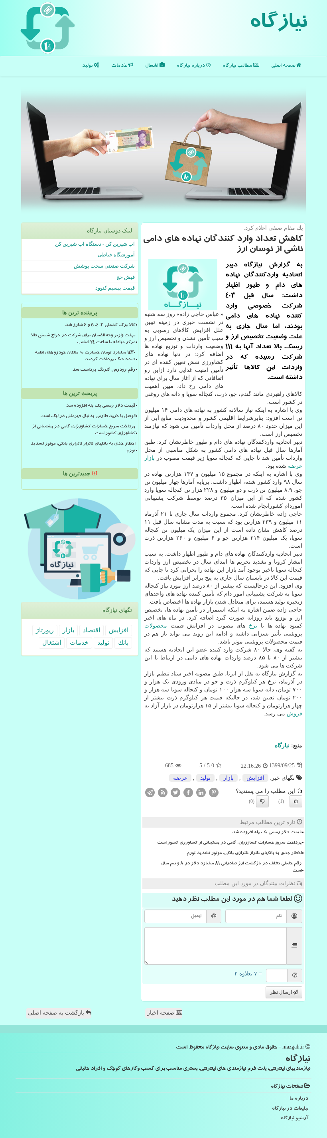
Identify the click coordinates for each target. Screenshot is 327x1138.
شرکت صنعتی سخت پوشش (104, 266)
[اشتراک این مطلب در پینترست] (213, 792)
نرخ (253, 626)
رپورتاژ (45, 630)
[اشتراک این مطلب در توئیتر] (175, 792)
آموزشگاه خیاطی (116, 255)
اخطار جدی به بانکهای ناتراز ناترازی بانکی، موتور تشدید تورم (244, 853)
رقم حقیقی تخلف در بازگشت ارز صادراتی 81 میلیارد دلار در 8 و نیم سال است (231, 867)
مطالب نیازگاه (238, 66)
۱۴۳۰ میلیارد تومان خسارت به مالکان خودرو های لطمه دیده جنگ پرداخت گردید (85, 356)
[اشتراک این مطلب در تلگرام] (150, 792)
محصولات (155, 626)
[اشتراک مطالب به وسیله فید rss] (162, 792)
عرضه (295, 466)
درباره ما (299, 1099)
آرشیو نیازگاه (294, 1118)
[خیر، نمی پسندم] (262, 801)
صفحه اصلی (283, 66)
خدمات (119, 66)
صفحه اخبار (161, 1013)
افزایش (255, 778)
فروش (294, 714)
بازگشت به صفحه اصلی (57, 1013)
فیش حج (125, 277)
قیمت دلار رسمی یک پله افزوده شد (266, 832)
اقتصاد (91, 630)
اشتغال (152, 66)
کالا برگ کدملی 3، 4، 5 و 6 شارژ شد (100, 325)
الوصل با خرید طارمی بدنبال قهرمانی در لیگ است (87, 416)
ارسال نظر (281, 992)
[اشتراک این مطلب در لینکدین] (201, 792)
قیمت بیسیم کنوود (115, 288)
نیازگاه (278, 24)
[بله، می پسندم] (296, 801)
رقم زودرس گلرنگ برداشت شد (103, 370)
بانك (123, 642)
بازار (149, 458)
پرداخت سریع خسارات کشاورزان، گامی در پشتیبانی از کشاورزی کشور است (229, 843)
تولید (88, 66)
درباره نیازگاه (191, 66)
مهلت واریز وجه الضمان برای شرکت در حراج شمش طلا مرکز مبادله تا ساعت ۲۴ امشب (83, 339)
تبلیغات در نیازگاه (290, 1109)
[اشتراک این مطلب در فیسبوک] (188, 792)
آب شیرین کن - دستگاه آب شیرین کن (95, 244)
